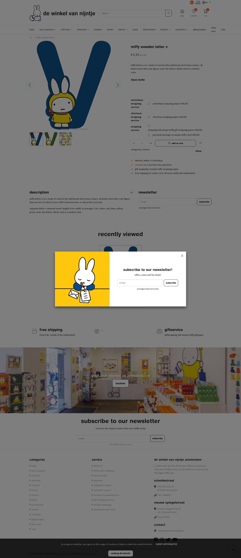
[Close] (182, 256)
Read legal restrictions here (148, 289)
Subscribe (171, 283)
